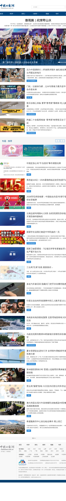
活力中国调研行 (32, 80)
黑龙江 (61, 449)
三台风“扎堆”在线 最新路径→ (40, 267)
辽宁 (50, 449)
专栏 (57, 14)
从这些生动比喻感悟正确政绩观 (41, 24)
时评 (11, 14)
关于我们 (3, 451)
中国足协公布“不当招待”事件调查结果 (44, 163)
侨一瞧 (29, 97)
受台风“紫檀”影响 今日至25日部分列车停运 (46, 386)
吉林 (55, 449)
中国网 (42, 454)
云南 (62, 451)
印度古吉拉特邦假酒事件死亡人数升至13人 (46, 301)
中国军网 (27, 456)
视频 (47, 14)
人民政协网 (45, 456)
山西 (45, 449)
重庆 (46, 451)
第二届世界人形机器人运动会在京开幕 (20, 62)
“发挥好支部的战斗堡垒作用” (58, 24)
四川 (52, 451)
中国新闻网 (36, 456)
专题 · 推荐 (7, 141)
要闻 (29, 174)
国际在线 (49, 454)
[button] (59, 62)
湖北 (20, 451)
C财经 (35, 14)
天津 (34, 449)
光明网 (20, 456)
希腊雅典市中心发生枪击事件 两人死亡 (44, 421)
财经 (44, 444)
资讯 (23, 14)
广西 (36, 451)
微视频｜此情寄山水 (38, 20)
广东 (30, 451)
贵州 (57, 451)
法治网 (53, 456)
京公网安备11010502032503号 (35, 463)
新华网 (36, 454)
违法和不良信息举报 (32, 460)
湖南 (25, 451)
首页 (1, 14)
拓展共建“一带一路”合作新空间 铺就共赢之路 (16, 25)
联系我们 (9, 451)
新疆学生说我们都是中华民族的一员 (43, 232)
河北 (39, 449)
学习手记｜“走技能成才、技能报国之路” (21, 24)
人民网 (29, 454)
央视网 (57, 454)
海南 (41, 451)
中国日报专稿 (31, 114)
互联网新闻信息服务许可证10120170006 (49, 460)
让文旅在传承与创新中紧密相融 (38, 25)
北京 (29, 449)
